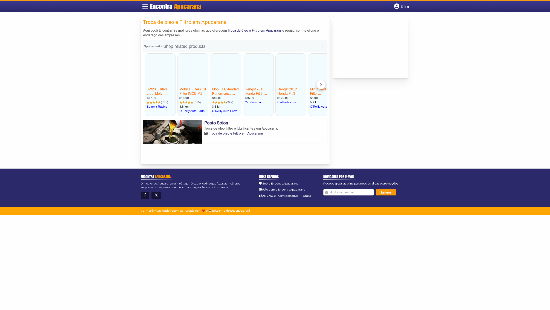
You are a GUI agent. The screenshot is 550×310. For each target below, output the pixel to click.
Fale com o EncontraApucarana (283, 189)
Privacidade (161, 210)
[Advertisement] (367, 47)
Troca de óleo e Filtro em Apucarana (254, 30)
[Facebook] (145, 195)
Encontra (175, 6)
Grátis (307, 195)
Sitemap (177, 210)
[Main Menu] (145, 6)
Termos (146, 210)
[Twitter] (156, 195)
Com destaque (288, 195)
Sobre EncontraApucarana (280, 183)
